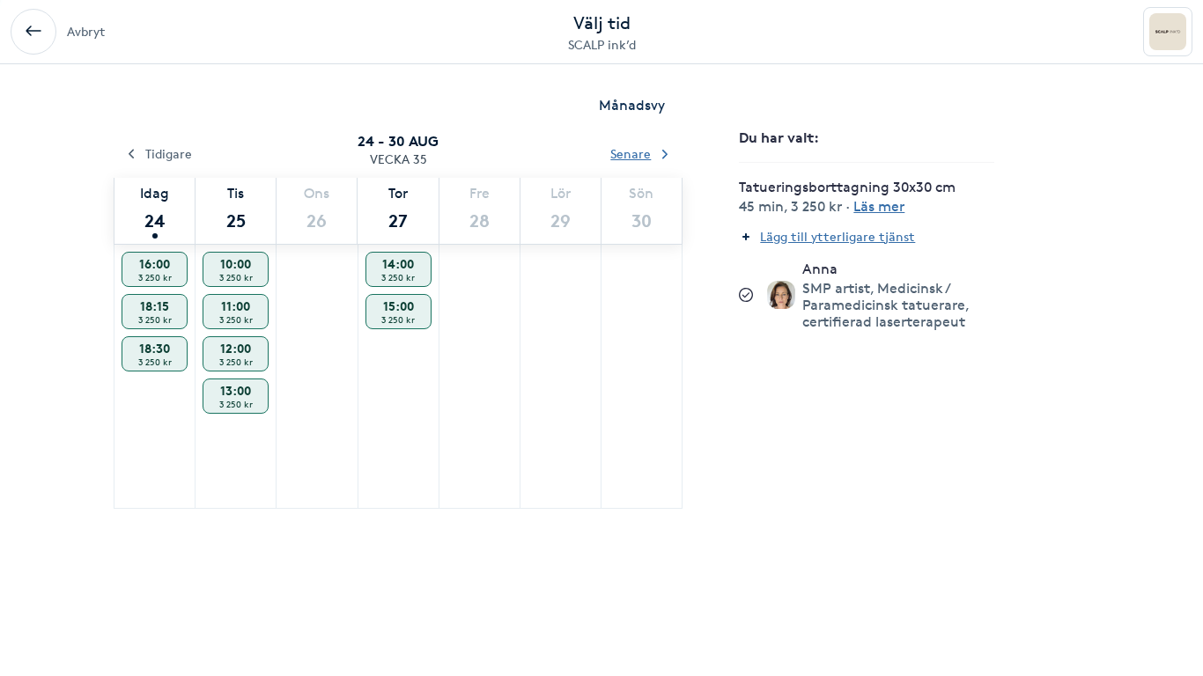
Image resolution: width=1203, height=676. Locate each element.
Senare (630, 153)
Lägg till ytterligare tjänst (837, 236)
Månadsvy (632, 105)
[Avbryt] (33, 32)
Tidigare (168, 153)
